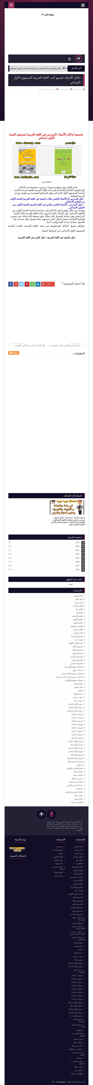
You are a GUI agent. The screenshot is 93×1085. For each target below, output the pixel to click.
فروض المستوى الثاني (75, 762)
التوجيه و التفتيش (77, 626)
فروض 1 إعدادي (77, 718)
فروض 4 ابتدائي (77, 731)
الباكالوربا (79, 613)
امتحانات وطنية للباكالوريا (74, 680)
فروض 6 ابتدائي (77, 738)
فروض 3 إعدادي (77, 728)
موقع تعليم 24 (47, 14)
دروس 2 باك (78, 701)
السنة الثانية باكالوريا (76, 643)
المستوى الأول (43, 89)
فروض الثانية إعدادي (75, 751)
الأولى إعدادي (78, 606)
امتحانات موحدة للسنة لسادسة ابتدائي (69, 677)
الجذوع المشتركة (77, 636)
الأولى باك (79, 609)
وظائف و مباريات (77, 802)
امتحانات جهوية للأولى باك (73, 667)
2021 (77, 550)
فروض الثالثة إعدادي (75, 748)
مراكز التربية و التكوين (75, 785)
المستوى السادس (76, 663)
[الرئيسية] (78, 58)
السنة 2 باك (79, 640)
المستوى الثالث (77, 650)
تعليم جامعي (78, 687)
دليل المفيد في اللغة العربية (61, 237)
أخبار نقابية (79, 599)
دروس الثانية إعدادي (76, 707)
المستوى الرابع (77, 660)
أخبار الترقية (78, 596)
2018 (77, 562)
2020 (77, 554)
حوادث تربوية (78, 697)
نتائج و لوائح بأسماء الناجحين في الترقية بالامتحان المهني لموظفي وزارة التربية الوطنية (38, 68)
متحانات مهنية (78, 775)
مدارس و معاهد (77, 778)
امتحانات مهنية (78, 670)
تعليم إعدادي (78, 684)
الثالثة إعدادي (78, 630)
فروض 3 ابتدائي (77, 724)
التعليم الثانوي (78, 619)
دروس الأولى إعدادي (75, 704)
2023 (77, 542)
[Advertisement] (46, 260)
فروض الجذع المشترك (75, 758)
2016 (77, 569)
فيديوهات (79, 765)
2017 (77, 566)
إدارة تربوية (79, 603)
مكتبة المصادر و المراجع (74, 792)
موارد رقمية (78, 795)
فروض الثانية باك (77, 755)
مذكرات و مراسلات (76, 782)
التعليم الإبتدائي (77, 616)
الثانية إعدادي (78, 633)
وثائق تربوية (78, 799)
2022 (77, 546)
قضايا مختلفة (78, 772)
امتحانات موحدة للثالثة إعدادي (72, 674)
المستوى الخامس (76, 657)
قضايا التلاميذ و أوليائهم (75, 768)
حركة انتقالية (78, 694)
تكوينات (80, 690)
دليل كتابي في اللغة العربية (31, 237)
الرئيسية (52, 89)
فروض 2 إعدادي (77, 721)
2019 (77, 558)
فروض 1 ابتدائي (77, 714)
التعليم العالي (78, 623)
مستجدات (79, 789)
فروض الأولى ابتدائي (75, 741)
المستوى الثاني (77, 653)
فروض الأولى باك (76, 745)
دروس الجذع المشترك (75, 711)
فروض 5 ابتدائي (77, 734)
